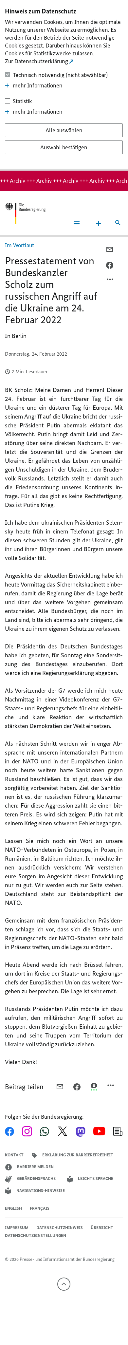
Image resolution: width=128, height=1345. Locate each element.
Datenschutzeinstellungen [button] (35, 1235)
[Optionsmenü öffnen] (110, 281)
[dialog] (64, 85)
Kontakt (14, 1154)
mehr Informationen (38, 85)
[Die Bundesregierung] (25, 213)
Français (39, 1208)
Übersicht (102, 1227)
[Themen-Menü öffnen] (98, 223)
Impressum (16, 1227)
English (13, 1208)
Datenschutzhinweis (59, 1227)
